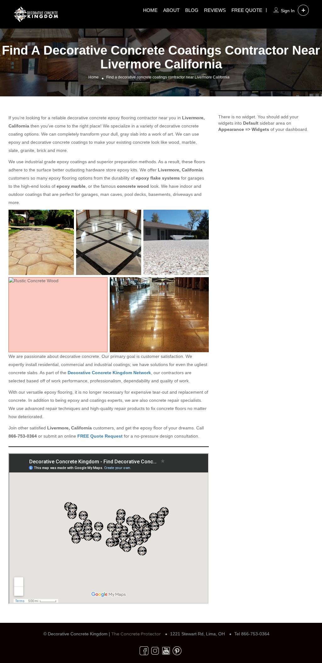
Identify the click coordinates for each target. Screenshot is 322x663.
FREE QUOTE (246, 10)
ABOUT (171, 10)
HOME (150, 10)
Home (93, 77)
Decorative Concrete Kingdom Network (109, 372)
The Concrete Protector (136, 634)
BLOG (191, 10)
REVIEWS (215, 10)
